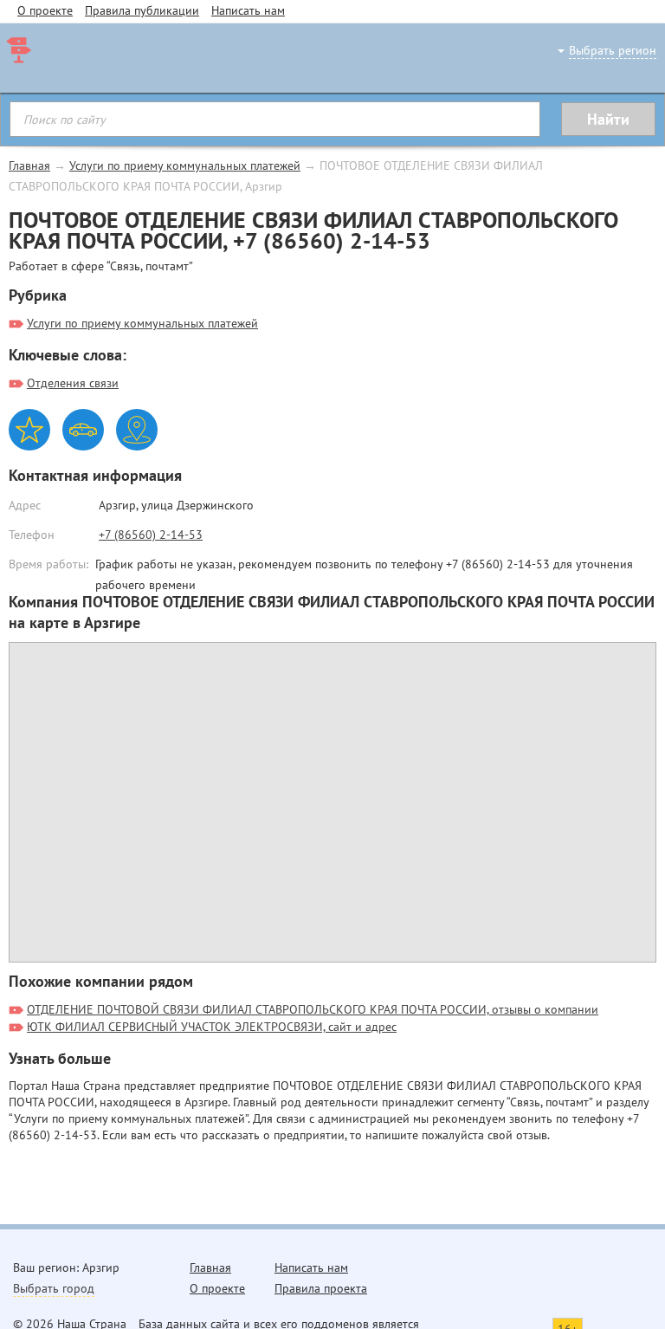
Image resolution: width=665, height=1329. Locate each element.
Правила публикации (142, 10)
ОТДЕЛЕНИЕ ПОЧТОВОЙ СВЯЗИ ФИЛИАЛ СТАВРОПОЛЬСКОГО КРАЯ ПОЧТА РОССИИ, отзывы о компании (312, 1009)
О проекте (45, 10)
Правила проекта (320, 1288)
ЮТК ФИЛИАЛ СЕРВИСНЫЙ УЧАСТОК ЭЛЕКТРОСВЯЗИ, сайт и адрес (212, 1026)
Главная (29, 165)
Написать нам (248, 10)
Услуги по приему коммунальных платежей (184, 165)
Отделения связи (73, 383)
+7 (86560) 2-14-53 (151, 534)
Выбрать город (53, 1288)
